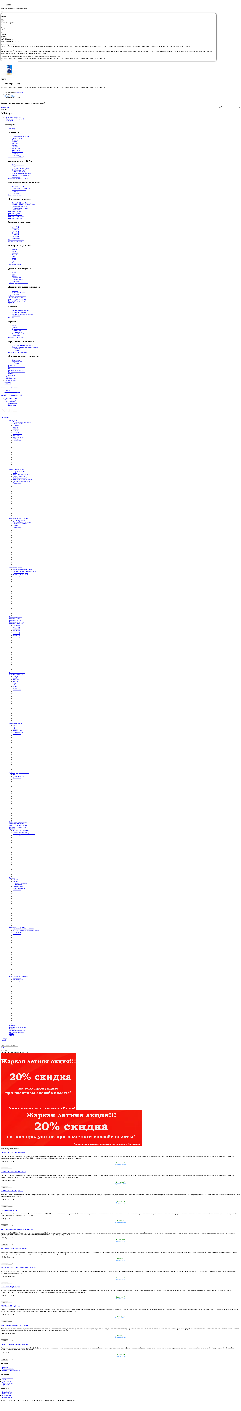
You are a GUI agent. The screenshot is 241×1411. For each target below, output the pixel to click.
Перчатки (15, 147)
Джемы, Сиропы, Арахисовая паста (23, 204)
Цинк (14, 261)
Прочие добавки (17, 279)
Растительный (16, 330)
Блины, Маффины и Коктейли (22, 203)
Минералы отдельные (15, 241)
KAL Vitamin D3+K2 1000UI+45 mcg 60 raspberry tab (18, 1267)
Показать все (16, 155)
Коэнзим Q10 (16, 278)
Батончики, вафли (18, 186)
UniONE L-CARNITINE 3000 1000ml (13, 1172)
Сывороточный (17, 332)
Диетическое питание (15, 195)
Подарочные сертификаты (16, 372)
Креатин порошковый (19, 312)
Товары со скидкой (8, 1383)
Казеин (14, 327)
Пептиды (11, 368)
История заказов (7, 1394)
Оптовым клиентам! (15, 395)
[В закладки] (10, 1168)
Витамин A (15, 226)
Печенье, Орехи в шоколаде (21, 188)
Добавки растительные (15, 297)
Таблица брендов (10, 378)
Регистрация (12, 405)
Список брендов (7, 1381)
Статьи (4, 1379)
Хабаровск (8, 390)
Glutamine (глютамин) (19, 172)
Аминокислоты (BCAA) (16, 157)
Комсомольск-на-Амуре (12, 392)
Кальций (15, 253)
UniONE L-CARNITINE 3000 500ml (13, 1152)
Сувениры (11, 375)
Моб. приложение (7, 1378)
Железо (14, 249)
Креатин (11, 302)
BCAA (14, 166)
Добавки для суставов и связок (18, 283)
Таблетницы (16, 150)
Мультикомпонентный (19, 329)
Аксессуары (12, 128)
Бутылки (15, 140)
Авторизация (12, 403)
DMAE (14, 276)
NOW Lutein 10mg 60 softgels (10, 1287)
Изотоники (11, 365)
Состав (4, 79)
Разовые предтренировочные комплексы (25, 347)
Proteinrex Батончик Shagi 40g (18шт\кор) (15, 1344)
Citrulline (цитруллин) (19, 170)
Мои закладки (6, 1395)
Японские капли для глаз (16, 370)
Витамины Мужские (15, 215)
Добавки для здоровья (15, 264)
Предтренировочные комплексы (22, 345)
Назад (9, 4)
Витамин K (15, 234)
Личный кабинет (10, 401)
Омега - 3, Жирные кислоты (17, 299)
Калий (14, 251)
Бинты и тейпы (17, 138)
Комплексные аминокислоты (21, 173)
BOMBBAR (19, 92)
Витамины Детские (14, 211)
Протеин (11, 317)
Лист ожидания (7, 1397)
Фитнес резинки (17, 152)
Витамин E (15, 233)
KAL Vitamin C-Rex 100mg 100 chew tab (14, 1248)
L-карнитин (16, 360)
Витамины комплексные (16, 216)
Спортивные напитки (19, 190)
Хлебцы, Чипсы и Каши (20, 208)
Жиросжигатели (17, 362)
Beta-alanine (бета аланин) (20, 168)
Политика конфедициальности (11, 1370)
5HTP (14, 272)
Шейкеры (15, 153)
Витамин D (15, 231)
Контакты (8, 382)
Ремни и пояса (16, 148)
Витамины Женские (14, 213)
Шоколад (15, 191)
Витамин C (15, 229)
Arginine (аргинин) (18, 165)
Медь (13, 256)
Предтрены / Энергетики (16, 337)
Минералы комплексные (16, 240)
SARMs (10, 373)
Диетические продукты (19, 206)
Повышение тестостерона (16, 367)
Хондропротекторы (18, 292)
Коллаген (15, 291)
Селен (14, 258)
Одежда (14, 145)
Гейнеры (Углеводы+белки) (17, 301)
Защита (14, 141)
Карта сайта (5, 1384)
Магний (14, 254)
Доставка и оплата (10, 380)
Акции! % (8, 384)
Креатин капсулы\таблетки (20, 310)
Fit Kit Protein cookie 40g (9, 1210)
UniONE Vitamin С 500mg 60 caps (12, 1191)
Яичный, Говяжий (18, 334)
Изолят (14, 325)
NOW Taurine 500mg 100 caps (10, 1306)
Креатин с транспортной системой (23, 314)
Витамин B (15, 228)
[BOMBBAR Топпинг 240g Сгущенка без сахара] (120, 69)
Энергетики (16, 349)
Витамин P (15, 236)
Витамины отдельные (15, 218)
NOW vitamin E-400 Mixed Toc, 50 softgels (14, 1325)
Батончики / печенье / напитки (18, 178)
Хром (14, 259)
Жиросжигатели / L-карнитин (17, 352)
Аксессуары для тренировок (21, 136)
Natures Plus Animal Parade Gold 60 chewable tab (17, 1229)
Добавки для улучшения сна (17, 296)
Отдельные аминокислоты (20, 175)
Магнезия (15, 143)
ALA (13, 274)
